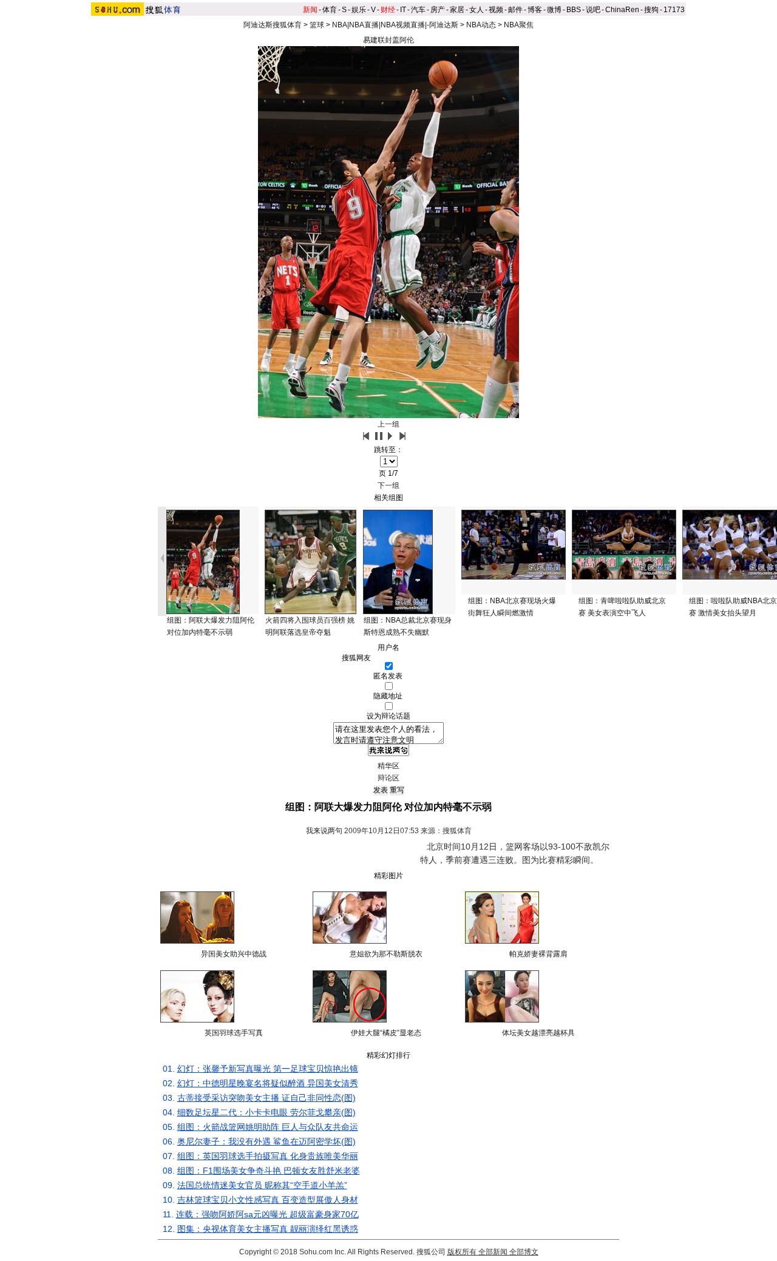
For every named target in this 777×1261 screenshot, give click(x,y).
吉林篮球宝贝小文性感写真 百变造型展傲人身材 (267, 1200)
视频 (496, 9)
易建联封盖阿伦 (388, 40)
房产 (437, 9)
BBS (573, 9)
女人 (476, 9)
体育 (329, 9)
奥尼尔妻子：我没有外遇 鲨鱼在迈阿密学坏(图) (266, 1141)
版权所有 (462, 1252)
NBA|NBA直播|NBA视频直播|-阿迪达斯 (395, 25)
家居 (457, 9)
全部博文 (523, 1252)
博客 (535, 9)
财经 (388, 9)
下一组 (388, 485)
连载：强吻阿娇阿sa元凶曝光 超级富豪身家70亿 (267, 1214)
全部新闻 (492, 1252)
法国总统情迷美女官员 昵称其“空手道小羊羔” (262, 1185)
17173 (674, 9)
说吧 (593, 9)
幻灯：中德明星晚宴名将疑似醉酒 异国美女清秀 (267, 1083)
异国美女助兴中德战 (233, 954)
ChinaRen (622, 9)
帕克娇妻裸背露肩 (538, 954)
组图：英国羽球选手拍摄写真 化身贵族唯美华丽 (267, 1156)
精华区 (388, 766)
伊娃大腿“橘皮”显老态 (386, 1033)
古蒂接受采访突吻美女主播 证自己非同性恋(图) (266, 1098)
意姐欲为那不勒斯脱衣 (386, 954)
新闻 (310, 9)
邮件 (515, 9)
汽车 (418, 9)
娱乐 (358, 9)
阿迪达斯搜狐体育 (272, 25)
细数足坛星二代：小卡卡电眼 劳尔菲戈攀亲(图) (266, 1112)
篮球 (317, 25)
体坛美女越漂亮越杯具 (538, 1033)
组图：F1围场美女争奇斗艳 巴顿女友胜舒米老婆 (268, 1170)
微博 (554, 9)
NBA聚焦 (519, 25)
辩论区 (388, 778)
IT (403, 9)
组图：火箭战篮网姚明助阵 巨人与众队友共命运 (267, 1127)
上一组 (388, 424)
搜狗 (651, 9)
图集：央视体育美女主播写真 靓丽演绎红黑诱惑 (267, 1229)
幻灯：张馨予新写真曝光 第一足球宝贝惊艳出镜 (267, 1068)
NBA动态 (481, 25)
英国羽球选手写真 (234, 1033)
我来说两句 (324, 831)
